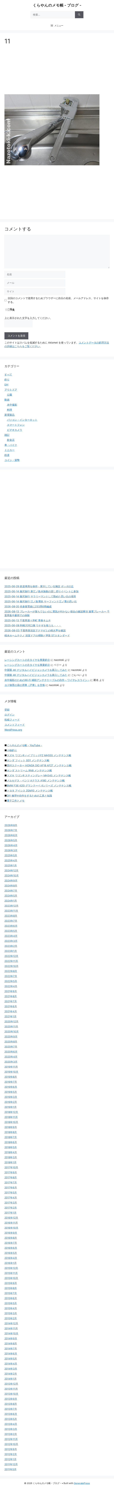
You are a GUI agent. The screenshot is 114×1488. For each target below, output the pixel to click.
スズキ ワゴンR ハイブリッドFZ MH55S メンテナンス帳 (39, 755)
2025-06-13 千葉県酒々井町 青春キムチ (27, 620)
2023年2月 (10, 946)
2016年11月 (11, 1222)
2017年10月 (11, 1167)
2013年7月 (10, 1408)
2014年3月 (10, 1368)
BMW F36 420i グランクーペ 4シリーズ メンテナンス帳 (39, 785)
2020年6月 (10, 1051)
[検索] (79, 14)
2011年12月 (11, 1464)
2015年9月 (10, 1283)
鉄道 (7, 455)
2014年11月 (11, 1328)
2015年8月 (10, 1288)
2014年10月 (11, 1333)
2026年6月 (10, 835)
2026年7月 (10, 830)
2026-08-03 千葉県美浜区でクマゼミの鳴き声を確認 (35, 630)
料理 (9, 409)
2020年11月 (11, 1026)
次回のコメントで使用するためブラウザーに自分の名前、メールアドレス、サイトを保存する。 (58, 300)
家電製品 (9, 414)
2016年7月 (10, 1242)
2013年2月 (10, 1434)
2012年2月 (10, 1454)
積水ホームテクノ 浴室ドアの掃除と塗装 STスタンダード (37, 635)
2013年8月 (10, 1403)
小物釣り (12, 750)
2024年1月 (10, 900)
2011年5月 (10, 1469)
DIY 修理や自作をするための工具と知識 (29, 795)
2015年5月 (10, 1303)
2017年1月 (10, 1212)
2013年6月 (10, 1414)
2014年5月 (10, 1358)
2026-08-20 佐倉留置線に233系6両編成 (28, 606)
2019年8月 (10, 1076)
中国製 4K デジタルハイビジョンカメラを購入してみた (35, 670)
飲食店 (11, 440)
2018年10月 (11, 1122)
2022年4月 (10, 986)
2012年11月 (11, 1439)
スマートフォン (16, 424)
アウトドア (10, 389)
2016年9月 (10, 1232)
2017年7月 (10, 1182)
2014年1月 (10, 1378)
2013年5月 (10, 1419)
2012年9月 (10, 1449)
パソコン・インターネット (22, 419)
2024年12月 (11, 870)
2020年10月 (11, 1031)
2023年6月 (10, 925)
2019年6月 (10, 1086)
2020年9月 (10, 1036)
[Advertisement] (57, 70)
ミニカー (9, 450)
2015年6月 (10, 1298)
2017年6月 (10, 1187)
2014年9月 (10, 1338)
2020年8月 (10, 1041)
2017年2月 (10, 1207)
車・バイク (10, 445)
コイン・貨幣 (12, 460)
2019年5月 (10, 1091)
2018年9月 (10, 1127)
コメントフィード (14, 724)
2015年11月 (11, 1273)
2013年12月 (11, 1383)
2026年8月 (10, 825)
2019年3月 (10, 1097)
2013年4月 (10, 1424)
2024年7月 (10, 890)
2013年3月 (10, 1429)
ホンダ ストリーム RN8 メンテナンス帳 (29, 770)
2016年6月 (10, 1247)
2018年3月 (10, 1157)
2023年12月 (11, 905)
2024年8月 (10, 885)
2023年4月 (10, 935)
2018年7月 (10, 1137)
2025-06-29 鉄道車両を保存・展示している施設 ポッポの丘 (39, 586)
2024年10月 (11, 875)
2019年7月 (10, 1081)
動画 (7, 399)
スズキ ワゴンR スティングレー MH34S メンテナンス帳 (39, 775)
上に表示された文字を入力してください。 (28, 318)
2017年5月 (10, 1192)
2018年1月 (10, 1162)
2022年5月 (10, 981)
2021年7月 (10, 1001)
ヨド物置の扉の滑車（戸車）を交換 (24, 685)
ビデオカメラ (14, 429)
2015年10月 (11, 1278)
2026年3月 (10, 850)
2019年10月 (11, 1071)
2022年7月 (10, 976)
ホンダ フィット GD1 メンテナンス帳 (28, 760)
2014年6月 (10, 1353)
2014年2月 (10, 1373)
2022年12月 (11, 956)
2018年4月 (10, 1152)
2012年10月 (11, 1444)
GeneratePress (82, 1483)
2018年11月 (11, 1117)
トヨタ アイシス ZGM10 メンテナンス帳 (30, 790)
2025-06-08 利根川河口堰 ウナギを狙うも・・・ (32, 625)
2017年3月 (10, 1202)
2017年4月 (10, 1197)
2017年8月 (10, 1177)
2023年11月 (11, 910)
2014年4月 (10, 1363)
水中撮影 (12, 404)
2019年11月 (11, 1066)
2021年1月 (10, 1016)
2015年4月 (10, 1308)
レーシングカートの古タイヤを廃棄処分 (27, 659)
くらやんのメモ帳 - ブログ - (57, 5)
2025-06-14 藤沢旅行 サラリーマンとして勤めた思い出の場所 (40, 596)
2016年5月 (10, 1252)
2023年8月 (10, 915)
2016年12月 (11, 1217)
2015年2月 (10, 1318)
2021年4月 (10, 1011)
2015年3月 (10, 1313)
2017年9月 (10, 1172)
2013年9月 (10, 1398)
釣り (7, 379)
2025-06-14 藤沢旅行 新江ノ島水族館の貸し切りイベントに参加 (41, 591)
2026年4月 (10, 845)
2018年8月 (10, 1132)
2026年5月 (10, 840)
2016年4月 (10, 1258)
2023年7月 (10, 920)
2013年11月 (11, 1388)
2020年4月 (10, 1056)
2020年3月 (10, 1061)
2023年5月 (10, 930)
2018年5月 (10, 1147)
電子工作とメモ (15, 800)
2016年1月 (10, 1263)
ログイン (9, 714)
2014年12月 (11, 1323)
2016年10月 (11, 1227)
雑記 (7, 434)
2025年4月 (10, 860)
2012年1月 (10, 1459)
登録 (7, 709)
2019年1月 (10, 1107)
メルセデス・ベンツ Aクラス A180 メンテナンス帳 (36, 780)
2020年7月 (10, 1046)
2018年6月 (10, 1142)
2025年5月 (10, 855)
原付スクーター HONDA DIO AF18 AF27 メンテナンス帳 (39, 765)
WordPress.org (13, 729)
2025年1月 (10, 865)
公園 (9, 394)
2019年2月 (10, 1102)
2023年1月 (10, 951)
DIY (6, 384)
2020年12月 (11, 1021)
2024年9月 (10, 880)
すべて (8, 374)
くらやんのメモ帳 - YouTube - (24, 745)
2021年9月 (10, 991)
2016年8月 (10, 1237)
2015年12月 (11, 1268)
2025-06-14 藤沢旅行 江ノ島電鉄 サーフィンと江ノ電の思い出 (40, 601)
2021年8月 (10, 996)
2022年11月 (11, 961)
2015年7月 (10, 1293)
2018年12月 (11, 1112)
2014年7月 (10, 1348)
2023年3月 (10, 941)
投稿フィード (12, 719)
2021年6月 (10, 1006)
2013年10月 (11, 1393)
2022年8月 (10, 971)
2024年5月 (10, 895)
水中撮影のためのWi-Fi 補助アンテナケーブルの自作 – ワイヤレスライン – (47, 680)
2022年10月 (11, 966)
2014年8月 (10, 1343)
